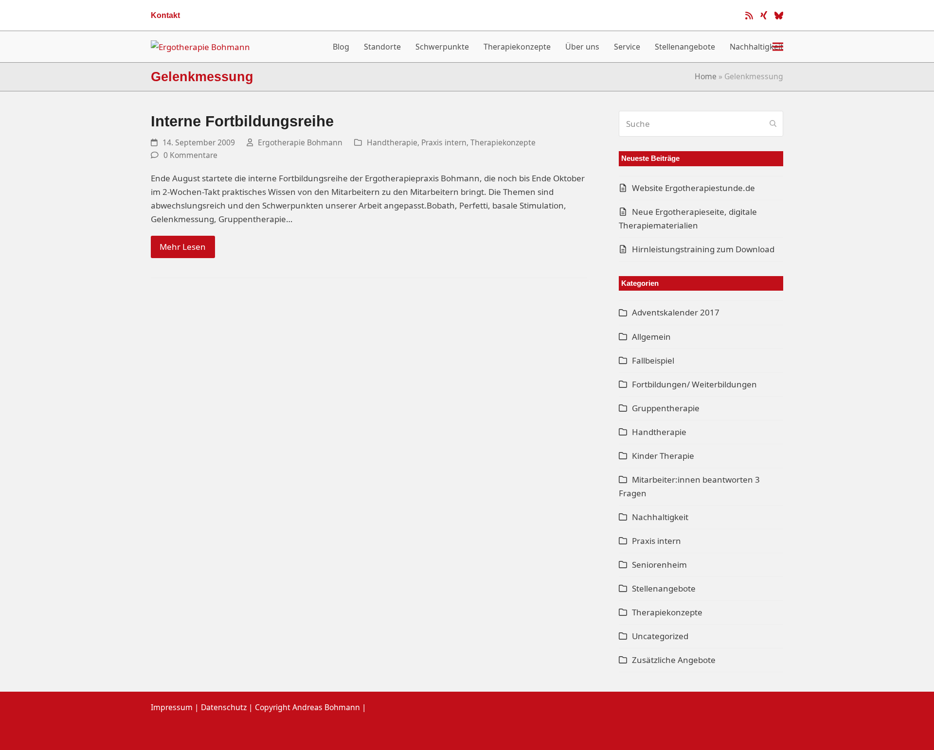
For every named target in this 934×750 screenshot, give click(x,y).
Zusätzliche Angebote (674, 659)
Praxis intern (444, 142)
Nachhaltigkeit (660, 517)
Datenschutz (224, 707)
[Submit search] (773, 123)
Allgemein (651, 336)
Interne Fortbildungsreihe (242, 121)
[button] (777, 47)
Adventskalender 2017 (675, 312)
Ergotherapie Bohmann (300, 142)
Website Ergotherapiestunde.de (693, 187)
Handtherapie (392, 142)
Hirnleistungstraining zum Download (703, 249)
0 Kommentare (190, 155)
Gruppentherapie (666, 408)
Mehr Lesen (183, 246)
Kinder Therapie (663, 455)
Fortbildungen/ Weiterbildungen (694, 384)
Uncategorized (660, 636)
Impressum (172, 707)
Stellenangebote (664, 588)
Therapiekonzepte (503, 142)
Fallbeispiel (653, 360)
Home (706, 76)
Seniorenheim (659, 564)
